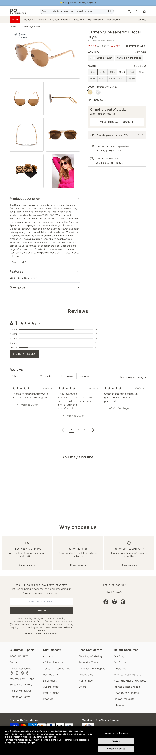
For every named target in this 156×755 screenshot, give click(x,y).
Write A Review (24, 353)
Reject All (116, 740)
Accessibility (86, 674)
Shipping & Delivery (21, 684)
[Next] (143, 135)
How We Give (50, 674)
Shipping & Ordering (90, 656)
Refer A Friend (51, 692)
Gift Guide (120, 662)
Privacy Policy (39, 739)
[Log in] (137, 11)
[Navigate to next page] (92, 430)
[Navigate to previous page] (63, 430)
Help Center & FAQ (20, 690)
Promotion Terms (89, 662)
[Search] (110, 11)
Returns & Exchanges (22, 678)
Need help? (140, 66)
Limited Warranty (20, 696)
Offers (82, 686)
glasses (70, 375)
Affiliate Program (53, 662)
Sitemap (119, 705)
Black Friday (50, 680)
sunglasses (83, 375)
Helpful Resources (126, 649)
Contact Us (16, 662)
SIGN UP (41, 610)
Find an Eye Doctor (124, 699)
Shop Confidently (90, 649)
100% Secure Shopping (92, 668)
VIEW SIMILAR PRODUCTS (117, 122)
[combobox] (77, 11)
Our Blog (119, 656)
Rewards (48, 699)
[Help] (130, 11)
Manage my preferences (116, 733)
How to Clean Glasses (126, 692)
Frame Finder (86, 680)
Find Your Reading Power (128, 674)
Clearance (120, 668)
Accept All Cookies (116, 748)
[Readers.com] (18, 11)
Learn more (140, 51)
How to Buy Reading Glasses (130, 680)
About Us (48, 656)
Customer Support (22, 649)
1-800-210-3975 (19, 656)
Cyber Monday (51, 686)
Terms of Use (56, 739)
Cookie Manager (27, 742)
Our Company (52, 649)
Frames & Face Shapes (127, 686)
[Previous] (138, 135)
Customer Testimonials (56, 668)
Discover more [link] (27, 565)
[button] (29, 19)
